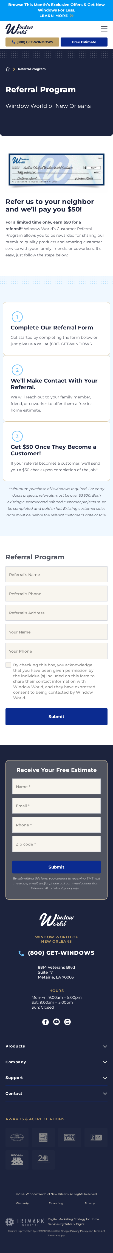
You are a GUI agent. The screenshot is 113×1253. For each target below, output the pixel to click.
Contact (13, 1093)
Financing (56, 1203)
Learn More (53, 15)
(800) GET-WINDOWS (59, 952)
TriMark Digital (74, 1224)
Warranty (22, 1203)
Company (15, 1062)
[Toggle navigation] (104, 28)
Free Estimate (84, 42)
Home (7, 69)
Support (14, 1077)
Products (15, 1046)
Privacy (90, 1203)
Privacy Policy (79, 1230)
